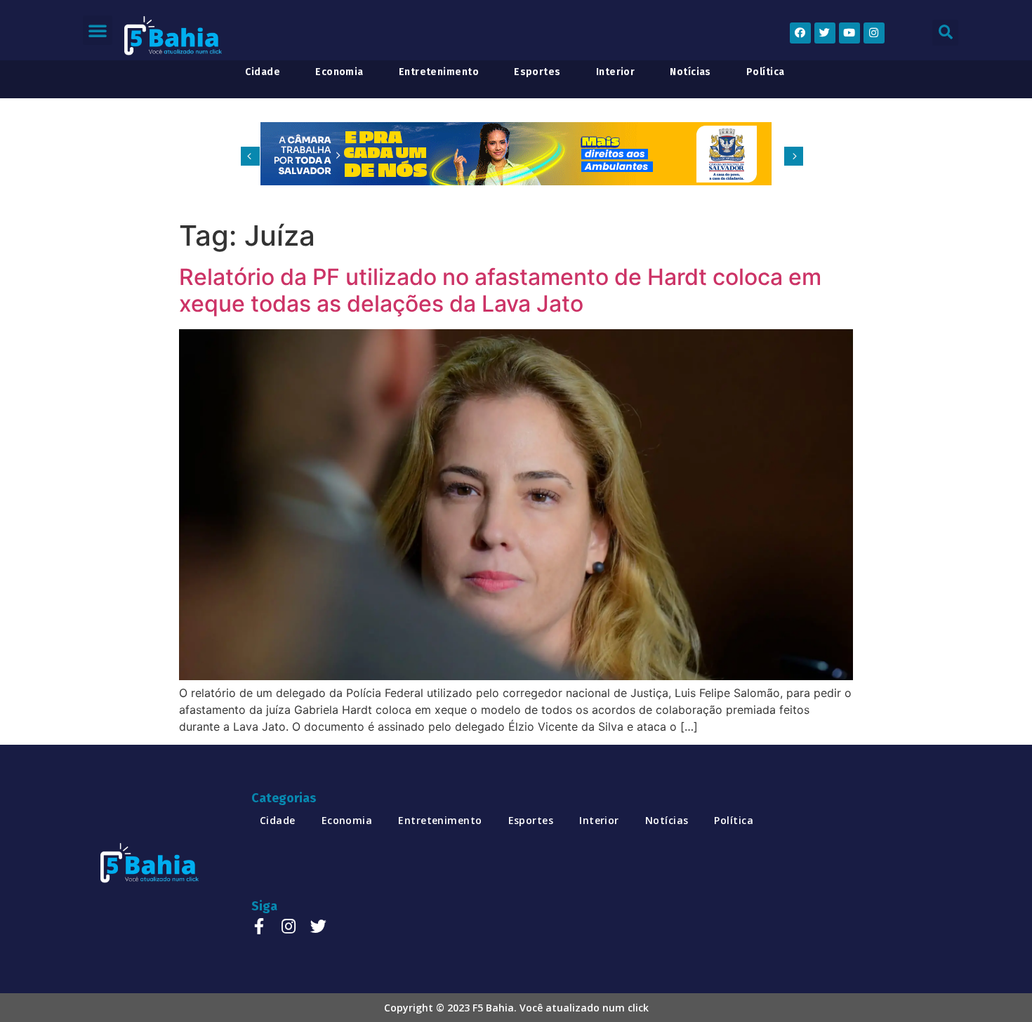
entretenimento (439, 72)
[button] (97, 30)
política (765, 72)
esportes (537, 72)
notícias (690, 72)
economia (339, 72)
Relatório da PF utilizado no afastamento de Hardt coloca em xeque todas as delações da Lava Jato (500, 290)
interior (615, 72)
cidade (262, 72)
